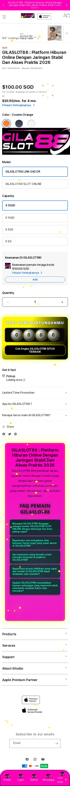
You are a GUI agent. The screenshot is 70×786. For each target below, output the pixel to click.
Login (20, 779)
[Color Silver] (31, 124)
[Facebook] (4, 434)
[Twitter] (10, 434)
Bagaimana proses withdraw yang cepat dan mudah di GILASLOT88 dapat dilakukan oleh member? (34, 571)
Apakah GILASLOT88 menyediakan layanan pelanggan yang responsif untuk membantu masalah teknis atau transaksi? (35, 586)
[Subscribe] (56, 743)
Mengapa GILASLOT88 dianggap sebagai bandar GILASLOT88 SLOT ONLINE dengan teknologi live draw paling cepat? (32, 527)
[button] (4, 17)
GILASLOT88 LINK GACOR (22, 171)
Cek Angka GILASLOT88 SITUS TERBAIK (35, 350)
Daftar (34, 779)
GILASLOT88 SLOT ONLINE (23, 184)
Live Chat (60, 779)
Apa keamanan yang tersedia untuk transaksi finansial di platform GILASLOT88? (31, 557)
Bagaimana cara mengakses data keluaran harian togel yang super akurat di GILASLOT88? (34, 543)
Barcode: (25, 68)
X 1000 (9, 217)
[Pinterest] (16, 434)
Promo (7, 779)
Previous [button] (3, 5)
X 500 (9, 229)
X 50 (8, 241)
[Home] (27, 15)
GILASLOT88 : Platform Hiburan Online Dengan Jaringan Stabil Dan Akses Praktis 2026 (35, 5)
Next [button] (66, 5)
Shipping (20, 92)
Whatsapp (49, 779)
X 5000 (10, 205)
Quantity (8, 293)
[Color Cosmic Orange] (6, 123)
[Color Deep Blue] (19, 124)
